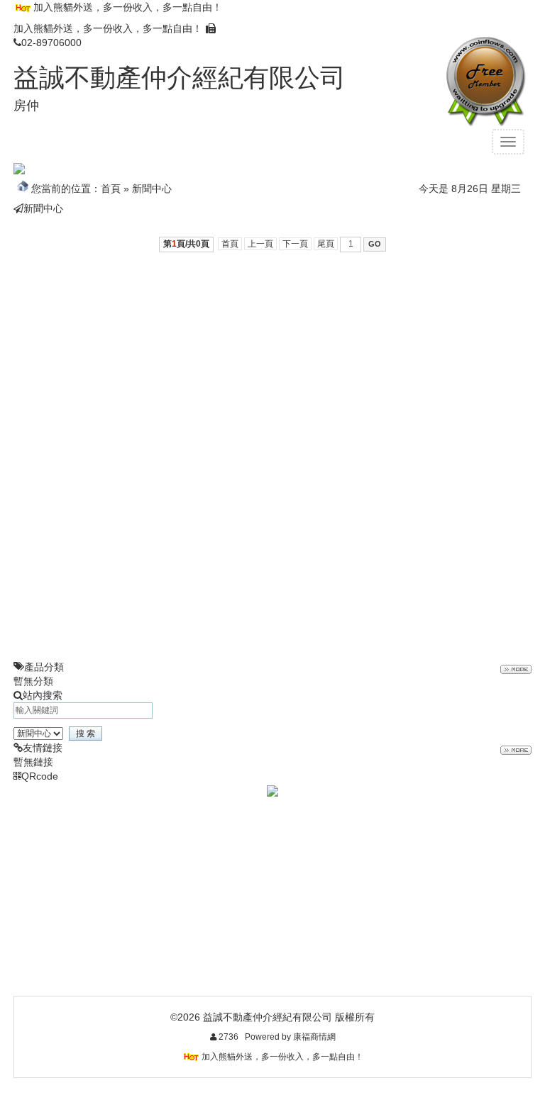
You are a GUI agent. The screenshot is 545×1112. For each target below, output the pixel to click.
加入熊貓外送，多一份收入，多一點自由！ (127, 7)
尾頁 (325, 244)
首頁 (111, 188)
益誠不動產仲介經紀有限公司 (179, 77)
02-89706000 (51, 42)
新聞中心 (152, 188)
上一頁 (260, 244)
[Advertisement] (272, 362)
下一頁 (295, 244)
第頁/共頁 (186, 244)
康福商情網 (314, 1037)
